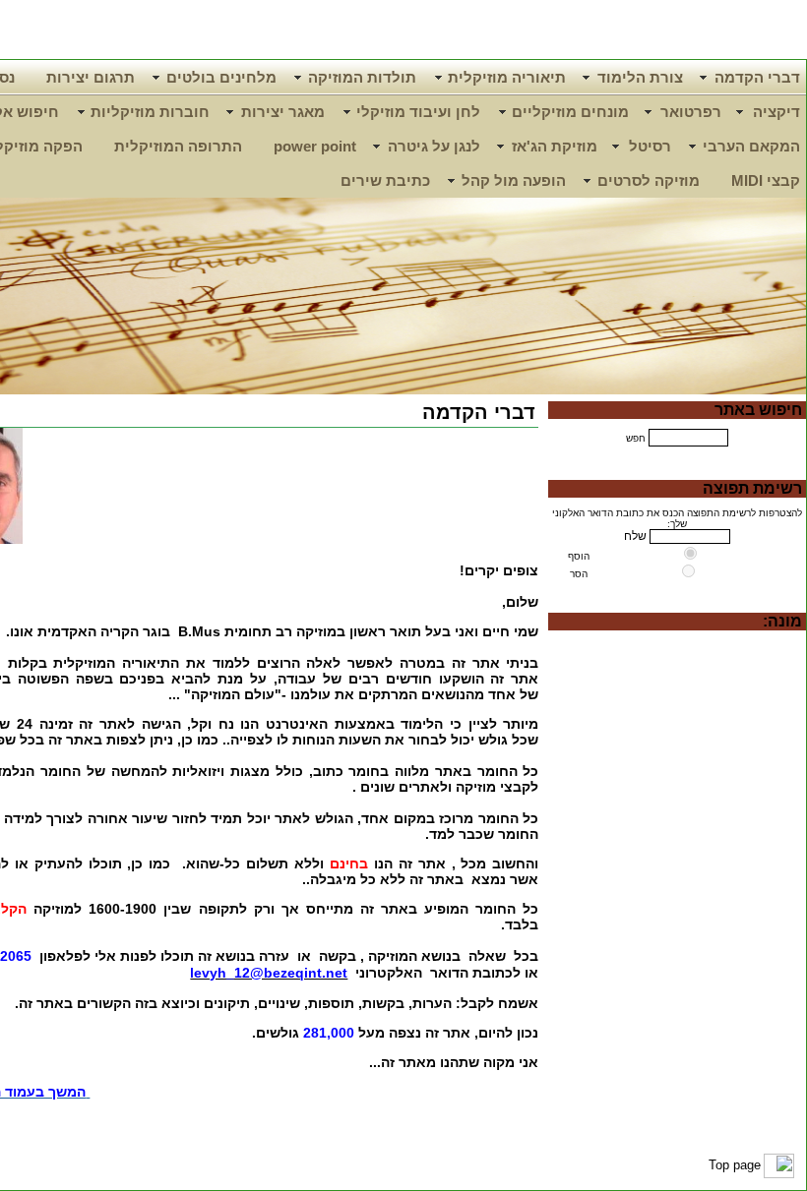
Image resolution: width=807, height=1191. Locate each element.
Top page (735, 1165)
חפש (636, 438)
